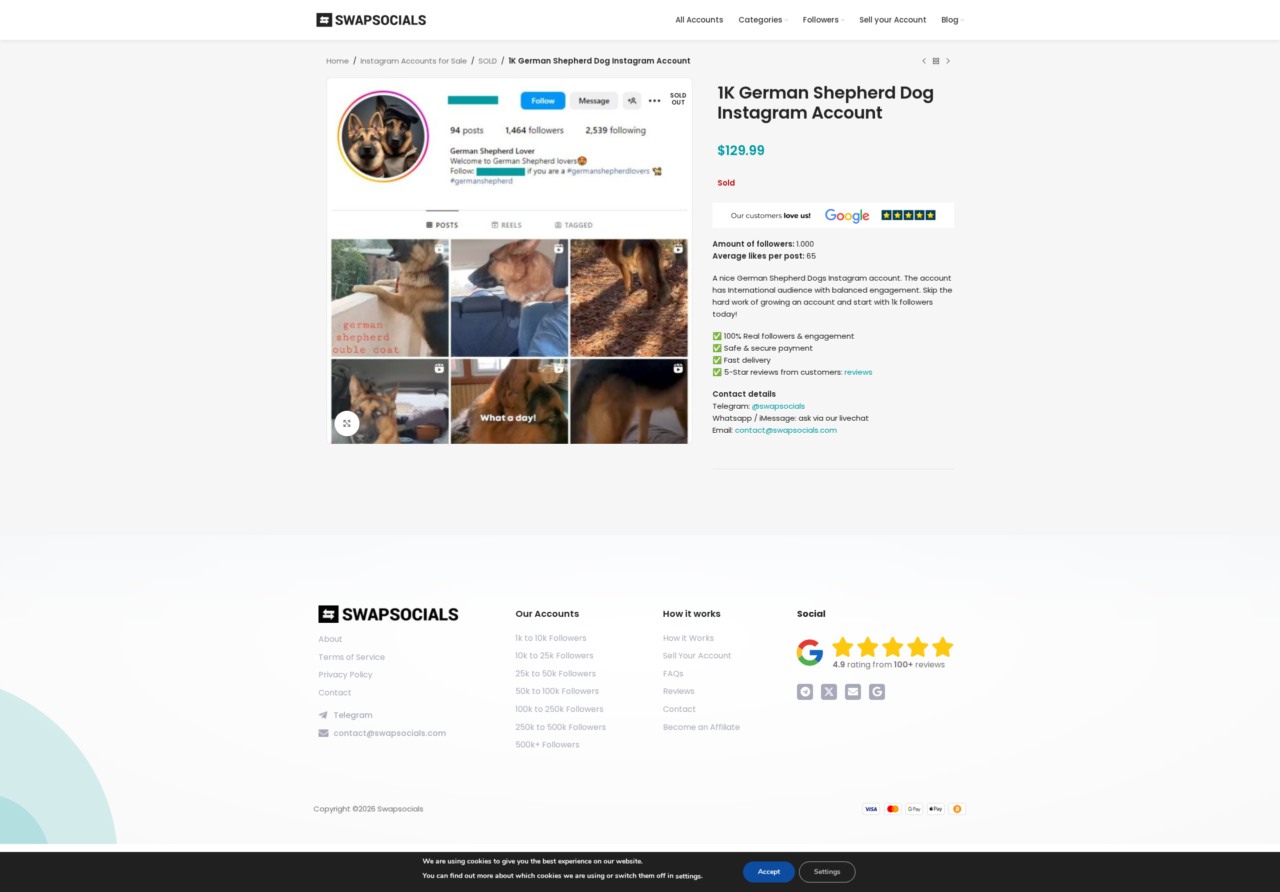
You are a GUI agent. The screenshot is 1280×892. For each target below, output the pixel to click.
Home (337, 61)
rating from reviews (888, 664)
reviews (858, 372)
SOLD (487, 61)
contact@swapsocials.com (786, 430)
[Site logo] (371, 19)
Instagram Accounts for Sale (413, 61)
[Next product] (948, 62)
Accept (769, 871)
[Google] (877, 692)
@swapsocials (778, 406)
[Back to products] (936, 62)
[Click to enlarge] (347, 423)
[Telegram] (805, 692)
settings (688, 876)
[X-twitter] (829, 692)
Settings (827, 871)
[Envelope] (853, 692)
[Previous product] (924, 62)
